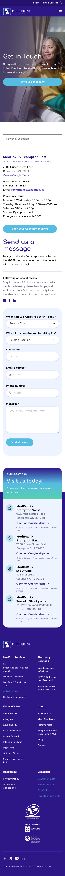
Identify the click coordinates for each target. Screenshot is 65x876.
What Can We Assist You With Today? (31, 316)
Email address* (16, 367)
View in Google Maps (16, 175)
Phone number (15, 385)
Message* (12, 403)
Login (36, 3)
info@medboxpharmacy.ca (27, 189)
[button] (32, 324)
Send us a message (32, 81)
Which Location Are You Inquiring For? (31, 333)
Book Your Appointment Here (30, 228)
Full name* (13, 349)
